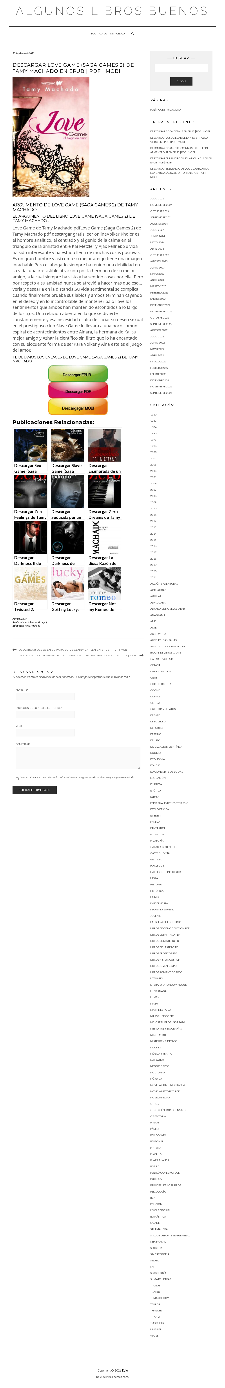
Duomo (155, 752)
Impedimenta (159, 903)
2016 (153, 546)
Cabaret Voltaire (162, 659)
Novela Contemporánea (167, 1085)
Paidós (154, 1122)
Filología (157, 834)
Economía (157, 759)
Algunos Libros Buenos (112, 11)
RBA (152, 1197)
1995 (153, 439)
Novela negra (160, 1097)
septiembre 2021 (161, 392)
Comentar (23, 744)
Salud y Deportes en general (170, 1235)
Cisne (154, 677)
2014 (153, 533)
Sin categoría (159, 1254)
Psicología (158, 1191)
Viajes (154, 1335)
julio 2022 (157, 336)
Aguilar (155, 596)
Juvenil (155, 915)
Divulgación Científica (166, 746)
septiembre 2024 (161, 217)
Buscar (181, 81)
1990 (153, 433)
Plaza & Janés (159, 1160)
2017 (153, 552)
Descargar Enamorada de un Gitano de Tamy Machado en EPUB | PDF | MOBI (78, 655)
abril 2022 (157, 355)
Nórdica (156, 1078)
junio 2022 (157, 342)
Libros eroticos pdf (37, 622)
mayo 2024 (157, 242)
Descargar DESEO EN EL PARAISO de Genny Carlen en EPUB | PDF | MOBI (73, 649)
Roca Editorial (160, 1210)
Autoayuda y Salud (163, 640)
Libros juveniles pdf (164, 965)
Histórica (156, 890)
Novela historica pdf (165, 1091)
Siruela (155, 1260)
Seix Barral (158, 1241)
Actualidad (158, 590)
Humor (155, 897)
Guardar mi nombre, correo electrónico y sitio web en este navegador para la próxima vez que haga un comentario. (77, 777)
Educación (158, 777)
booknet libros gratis (165, 652)
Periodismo (158, 1135)
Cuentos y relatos (163, 709)
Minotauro (158, 1035)
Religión (156, 1204)
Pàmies (154, 1128)
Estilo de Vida (159, 809)
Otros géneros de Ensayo (168, 1110)
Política (156, 1178)
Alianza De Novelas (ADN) (167, 608)
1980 (153, 414)
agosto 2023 (159, 261)
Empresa (156, 784)
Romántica (158, 1216)
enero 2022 (158, 374)
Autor (23, 618)
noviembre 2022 (161, 311)
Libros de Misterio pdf (165, 940)
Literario (156, 978)
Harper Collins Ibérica (165, 872)
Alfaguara (157, 602)
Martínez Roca (160, 1009)
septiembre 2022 (161, 324)
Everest (155, 815)
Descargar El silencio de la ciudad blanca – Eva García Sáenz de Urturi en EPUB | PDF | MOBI (180, 172)
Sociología (158, 1273)
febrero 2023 (159, 292)
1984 (153, 427)
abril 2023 (157, 280)
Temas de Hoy (159, 1298)
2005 (153, 477)
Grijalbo (156, 859)
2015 (153, 539)
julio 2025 (157, 198)
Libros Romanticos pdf (166, 972)
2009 (153, 502)
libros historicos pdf (165, 959)
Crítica (155, 702)
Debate (155, 715)
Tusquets (157, 1323)
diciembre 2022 (160, 305)
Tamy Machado (32, 625)
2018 (153, 558)
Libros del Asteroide (164, 947)
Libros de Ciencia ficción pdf (170, 928)
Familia (155, 821)
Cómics (155, 696)
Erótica (155, 790)
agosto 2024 (159, 223)
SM (152, 1266)
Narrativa (157, 1060)
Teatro (155, 1291)
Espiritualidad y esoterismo (169, 803)
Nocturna (157, 1072)
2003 (153, 464)
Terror (155, 1304)
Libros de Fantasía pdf (165, 934)
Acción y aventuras (164, 583)
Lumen (155, 997)
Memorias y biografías (166, 1028)
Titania (155, 1316)
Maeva (154, 1003)
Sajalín (155, 1222)
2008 (153, 496)
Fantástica (157, 828)
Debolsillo (158, 721)
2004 (153, 471)
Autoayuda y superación (167, 646)
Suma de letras (160, 1279)
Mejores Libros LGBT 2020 (167, 1022)
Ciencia (155, 665)
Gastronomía (160, 853)
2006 (153, 483)
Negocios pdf (159, 1066)
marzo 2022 (158, 361)
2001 (153, 458)
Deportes (156, 727)
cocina (155, 690)
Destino (155, 734)
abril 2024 (157, 248)
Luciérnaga (158, 991)
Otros (154, 1103)
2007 (153, 489)
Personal (156, 1141)
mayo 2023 (157, 273)
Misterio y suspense (163, 1041)
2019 (153, 564)
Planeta (155, 1153)
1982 (153, 420)
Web (19, 725)
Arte (153, 627)
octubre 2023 (159, 255)
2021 (153, 577)
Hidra (154, 878)
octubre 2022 (159, 317)
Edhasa (155, 765)
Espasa (154, 796)
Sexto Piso (157, 1248)
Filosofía (156, 840)
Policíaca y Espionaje (165, 1172)
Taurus (155, 1285)
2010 (153, 508)
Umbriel (155, 1329)
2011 (153, 514)
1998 (153, 446)
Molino (155, 1047)
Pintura (155, 1147)
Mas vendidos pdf (162, 1016)
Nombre (22, 689)
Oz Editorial (158, 1116)
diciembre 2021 (160, 380)
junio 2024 (157, 236)
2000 (153, 452)
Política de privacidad (108, 33)
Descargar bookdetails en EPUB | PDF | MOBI (180, 131)
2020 (153, 571)
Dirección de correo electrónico (39, 707)
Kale (125, 1370)
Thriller (156, 1310)
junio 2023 (157, 267)
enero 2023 (158, 298)
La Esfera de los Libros (165, 922)
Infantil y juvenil (162, 909)
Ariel (153, 621)
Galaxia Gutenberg (164, 847)
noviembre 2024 (161, 204)
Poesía (154, 1166)
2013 (153, 527)
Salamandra (159, 1229)
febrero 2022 (159, 367)
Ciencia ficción (160, 671)
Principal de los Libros (165, 1185)
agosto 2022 (159, 330)
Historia (156, 884)
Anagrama (157, 615)
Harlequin (157, 865)
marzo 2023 (158, 286)
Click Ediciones (160, 684)
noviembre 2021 (161, 386)
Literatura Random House (168, 984)
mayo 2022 (157, 349)
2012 (153, 521)
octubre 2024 (159, 211)
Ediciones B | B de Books (166, 771)
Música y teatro (161, 1053)
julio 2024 (157, 229)
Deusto (155, 740)
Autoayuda (158, 634)
